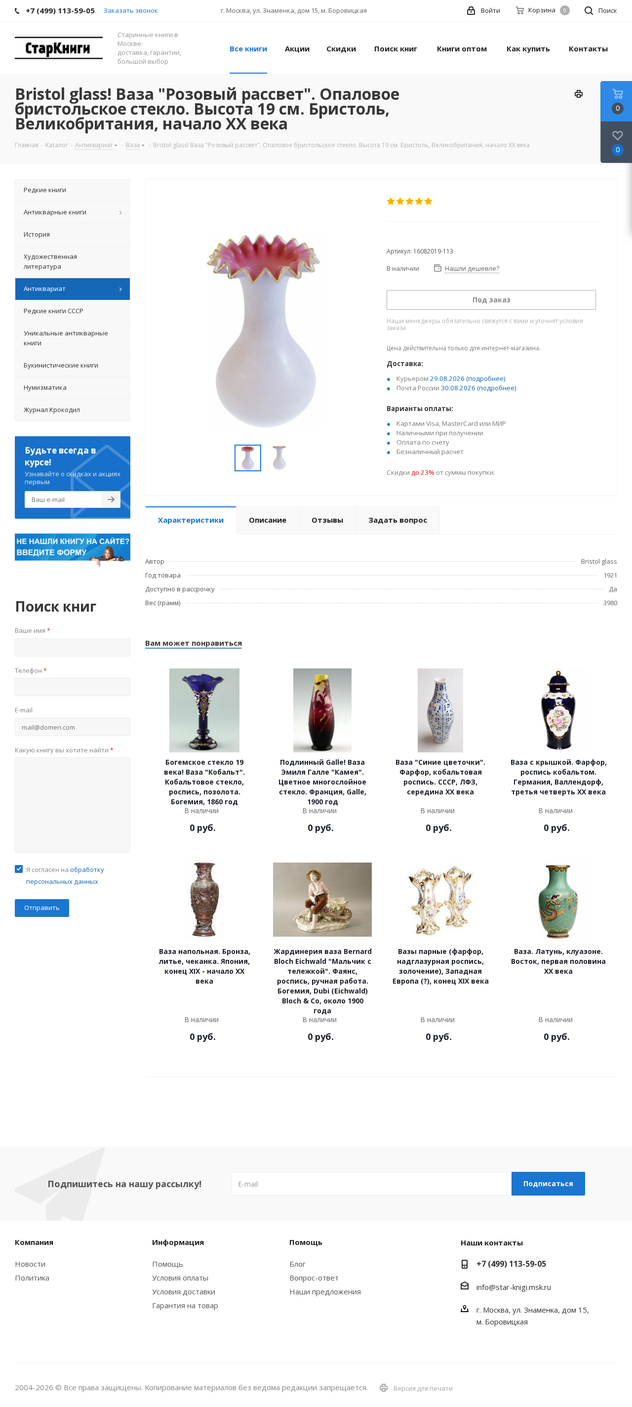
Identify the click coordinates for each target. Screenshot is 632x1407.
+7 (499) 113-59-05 (511, 1263)
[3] (410, 202)
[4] (419, 202)
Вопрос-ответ (314, 1278)
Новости (30, 1264)
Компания (34, 1242)
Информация (178, 1242)
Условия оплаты (180, 1278)
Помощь (167, 1264)
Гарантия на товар (185, 1305)
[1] (391, 202)
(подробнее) (486, 378)
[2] (400, 202)
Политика (32, 1278)
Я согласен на (65, 875)
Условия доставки (183, 1291)
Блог (297, 1264)
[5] (429, 202)
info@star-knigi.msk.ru (513, 1287)
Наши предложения (325, 1291)
